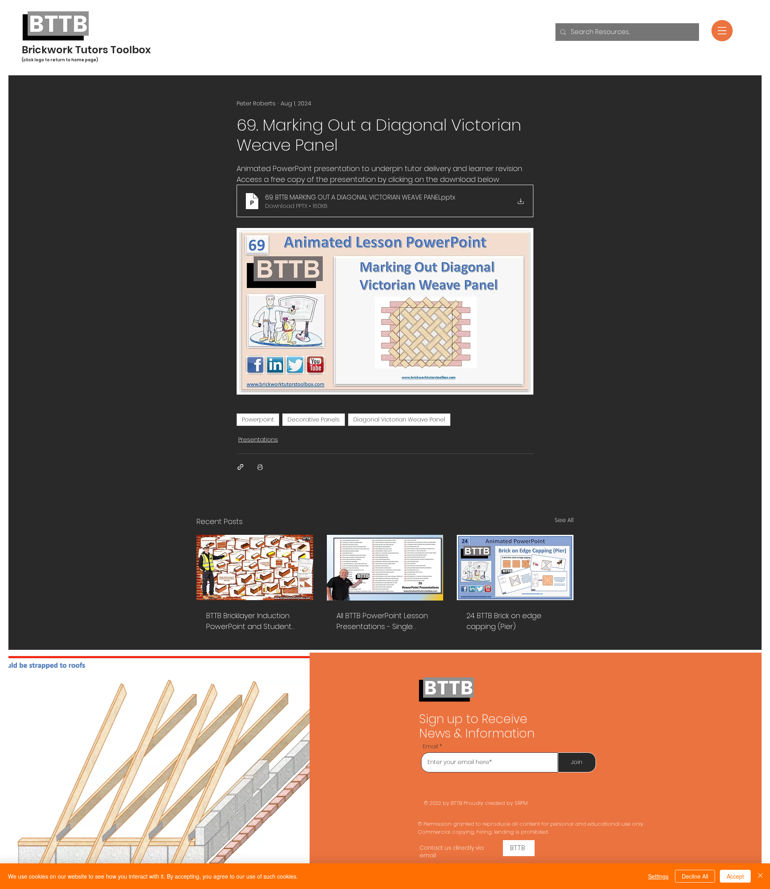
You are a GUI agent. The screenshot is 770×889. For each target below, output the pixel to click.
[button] (722, 30)
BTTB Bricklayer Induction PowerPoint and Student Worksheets (249, 621)
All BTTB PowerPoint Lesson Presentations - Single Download (382, 621)
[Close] (760, 876)
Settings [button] (658, 876)
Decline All (695, 876)
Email (430, 746)
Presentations (258, 439)
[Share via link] (240, 467)
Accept (735, 876)
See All (564, 520)
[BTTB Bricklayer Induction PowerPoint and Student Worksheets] (255, 567)
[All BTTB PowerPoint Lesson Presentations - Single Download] (385, 568)
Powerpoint (258, 419)
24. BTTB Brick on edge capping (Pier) (503, 621)
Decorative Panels (314, 419)
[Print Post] (260, 467)
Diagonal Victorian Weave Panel (399, 419)
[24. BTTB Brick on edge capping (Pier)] (515, 567)
